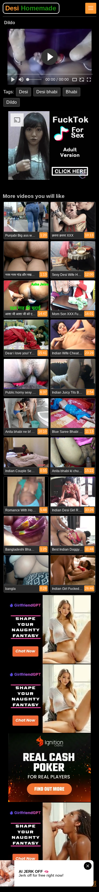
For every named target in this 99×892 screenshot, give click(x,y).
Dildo (11, 102)
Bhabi (71, 91)
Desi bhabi (46, 91)
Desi (30, 8)
